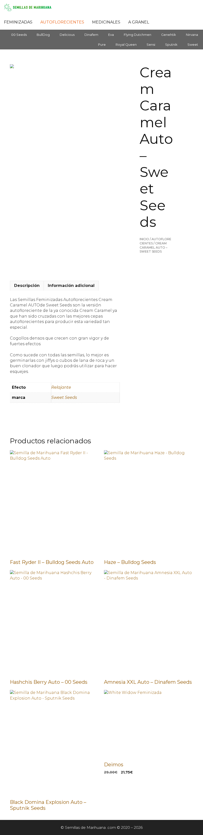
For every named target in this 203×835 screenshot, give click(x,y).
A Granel (138, 22)
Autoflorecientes (62, 22)
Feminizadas (18, 22)
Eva (111, 35)
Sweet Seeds (64, 397)
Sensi (151, 44)
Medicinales (106, 22)
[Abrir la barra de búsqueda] (159, 22)
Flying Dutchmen (137, 35)
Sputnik (171, 44)
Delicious (67, 35)
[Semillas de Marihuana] (28, 7)
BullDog (43, 35)
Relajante (61, 387)
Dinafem (91, 35)
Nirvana (192, 35)
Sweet (192, 44)
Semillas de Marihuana (85, 827)
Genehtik (168, 35)
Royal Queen (126, 44)
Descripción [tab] (27, 285)
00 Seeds (19, 35)
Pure (102, 44)
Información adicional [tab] (71, 285)
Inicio (144, 239)
